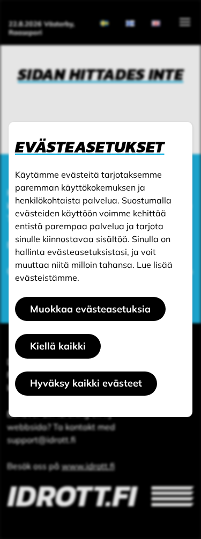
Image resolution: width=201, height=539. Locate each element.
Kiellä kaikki (58, 346)
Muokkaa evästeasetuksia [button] (90, 309)
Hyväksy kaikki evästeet (86, 383)
